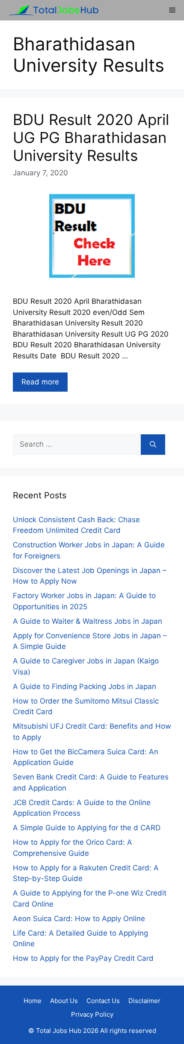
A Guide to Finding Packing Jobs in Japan (84, 686)
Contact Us (103, 1001)
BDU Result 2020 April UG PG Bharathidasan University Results (91, 137)
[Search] (153, 444)
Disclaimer (144, 1001)
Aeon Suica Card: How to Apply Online (79, 918)
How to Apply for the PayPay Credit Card (83, 958)
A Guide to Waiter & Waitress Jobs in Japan (87, 621)
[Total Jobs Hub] (51, 10)
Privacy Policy (92, 1014)
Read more (40, 382)
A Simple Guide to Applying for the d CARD (86, 827)
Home (33, 1001)
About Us (64, 1001)
